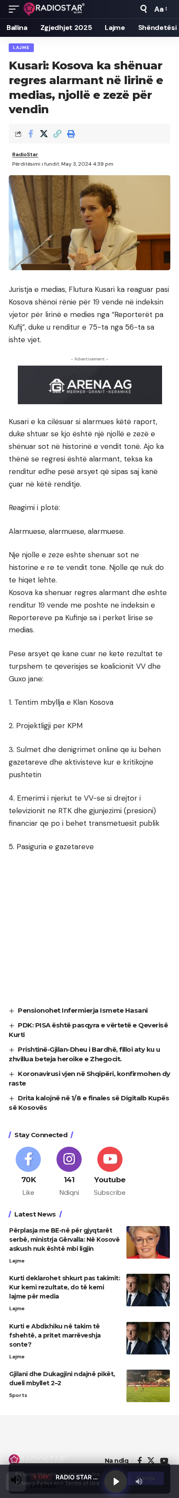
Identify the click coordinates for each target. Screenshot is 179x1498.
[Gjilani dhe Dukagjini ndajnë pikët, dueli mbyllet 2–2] (148, 1386)
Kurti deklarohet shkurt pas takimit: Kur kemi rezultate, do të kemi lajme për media (64, 1287)
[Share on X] (44, 134)
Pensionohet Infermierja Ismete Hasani (83, 1010)
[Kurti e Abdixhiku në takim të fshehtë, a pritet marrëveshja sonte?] (148, 1338)
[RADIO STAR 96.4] (54, 9)
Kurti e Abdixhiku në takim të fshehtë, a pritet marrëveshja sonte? (55, 1335)
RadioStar (25, 154)
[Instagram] (69, 1172)
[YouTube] (164, 1461)
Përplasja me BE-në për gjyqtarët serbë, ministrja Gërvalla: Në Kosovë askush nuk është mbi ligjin (64, 1240)
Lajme (21, 47)
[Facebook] (28, 1172)
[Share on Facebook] (30, 134)
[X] (151, 1461)
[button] (16, 9)
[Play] (115, 1481)
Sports (18, 1395)
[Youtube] (110, 1172)
